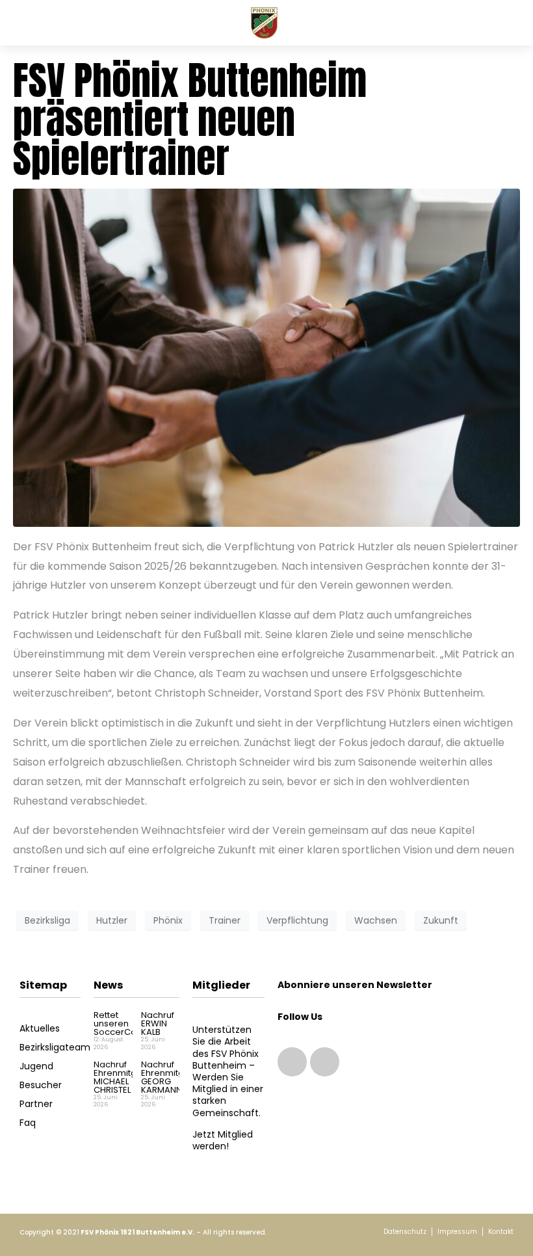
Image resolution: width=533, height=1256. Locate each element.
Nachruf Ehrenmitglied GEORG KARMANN (170, 1077)
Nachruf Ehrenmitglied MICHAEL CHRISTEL (123, 1077)
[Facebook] (324, 1061)
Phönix (168, 920)
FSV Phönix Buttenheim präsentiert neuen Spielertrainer (190, 119)
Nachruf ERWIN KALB (157, 1023)
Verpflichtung (297, 920)
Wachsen (375, 920)
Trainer (224, 920)
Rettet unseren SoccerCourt (121, 1023)
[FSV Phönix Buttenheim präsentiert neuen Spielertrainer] (266, 356)
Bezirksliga (47, 920)
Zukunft (440, 920)
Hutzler (111, 920)
